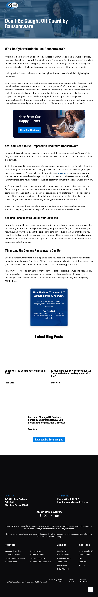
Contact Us (83, 562)
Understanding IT (86, 551)
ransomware (63, 172)
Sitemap (52, 579)
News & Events (84, 554)
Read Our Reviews (29, 130)
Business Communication (40, 562)
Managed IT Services (13, 551)
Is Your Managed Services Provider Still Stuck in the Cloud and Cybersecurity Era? (71, 373)
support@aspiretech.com (76, 502)
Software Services (37, 558)
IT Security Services (12, 554)
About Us (61, 545)
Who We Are (62, 551)
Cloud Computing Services (15, 558)
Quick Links (84, 545)
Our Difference (63, 554)
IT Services (10, 545)
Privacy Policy (60, 580)
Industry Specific (11, 562)
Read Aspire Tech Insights (49, 439)
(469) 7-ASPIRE (71, 499)
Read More (9, 382)
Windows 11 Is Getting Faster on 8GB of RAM (25, 372)
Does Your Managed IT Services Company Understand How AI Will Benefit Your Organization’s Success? (47, 420)
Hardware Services (37, 554)
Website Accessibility (84, 580)
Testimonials (62, 562)
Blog (80, 558)
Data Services (35, 551)
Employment (62, 565)
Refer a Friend (63, 569)
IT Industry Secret (64, 558)
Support (82, 565)
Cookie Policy (71, 580)
